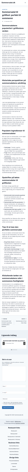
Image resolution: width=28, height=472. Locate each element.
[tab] (11, 349)
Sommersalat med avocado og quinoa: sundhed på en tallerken (7, 322)
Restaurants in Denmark (14, 436)
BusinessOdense (14, 451)
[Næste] (24, 343)
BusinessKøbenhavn (14, 448)
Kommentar (5, 365)
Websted (5, 399)
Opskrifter (4, 9)
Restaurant (14, 431)
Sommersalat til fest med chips (21, 321)
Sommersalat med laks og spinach (14, 341)
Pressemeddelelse (14, 460)
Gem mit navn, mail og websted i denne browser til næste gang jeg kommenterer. (13, 403)
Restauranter (14, 433)
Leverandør (14, 463)
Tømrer (14, 466)
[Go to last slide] (4, 343)
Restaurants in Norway (14, 439)
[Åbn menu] (25, 3)
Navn (4, 386)
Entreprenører (14, 469)
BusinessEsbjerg (14, 454)
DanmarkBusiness (14, 445)
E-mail (5, 392)
